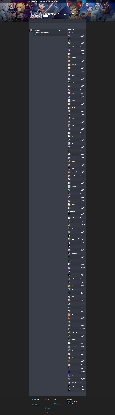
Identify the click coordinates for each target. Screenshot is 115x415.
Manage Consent (48, 408)
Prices (54, 16)
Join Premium (47, 412)
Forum (57, 16)
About (46, 404)
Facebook (55, 403)
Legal (46, 407)
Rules (46, 403)
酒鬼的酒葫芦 (38, 30)
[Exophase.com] (33, 1)
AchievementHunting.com (58, 404)
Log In (84, 1)
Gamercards (48, 1)
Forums (44, 1)
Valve (41, 405)
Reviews (57, 1)
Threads (55, 400)
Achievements (46, 16)
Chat (60, 1)
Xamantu (36, 404)
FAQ (45, 400)
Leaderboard (53, 1)
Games (41, 1)
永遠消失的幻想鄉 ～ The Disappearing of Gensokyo (61, 14)
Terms (46, 411)
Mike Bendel (37, 403)
